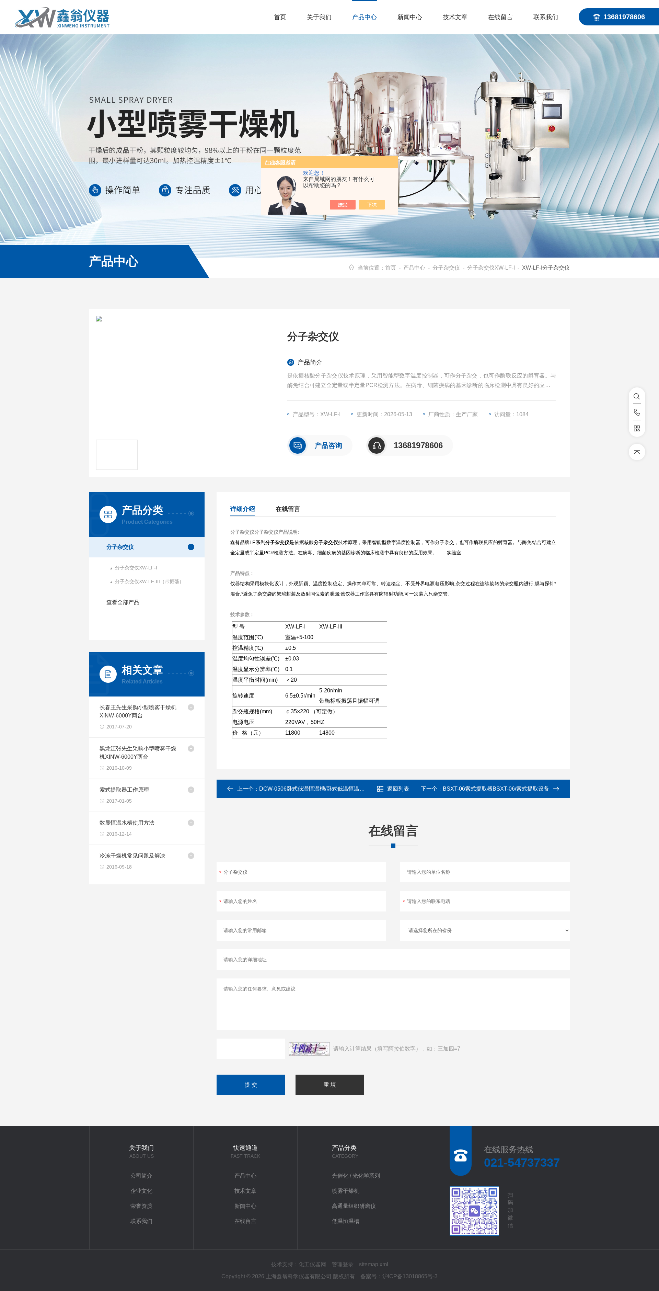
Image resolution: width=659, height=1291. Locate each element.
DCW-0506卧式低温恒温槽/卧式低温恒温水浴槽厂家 (323, 789)
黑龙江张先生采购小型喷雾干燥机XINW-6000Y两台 (138, 753)
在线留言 (500, 17)
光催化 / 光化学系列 (356, 1176)
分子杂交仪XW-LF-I (491, 268)
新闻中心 (409, 17)
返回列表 (398, 789)
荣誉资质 (141, 1206)
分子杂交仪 (446, 268)
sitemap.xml (373, 1264)
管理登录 (343, 1264)
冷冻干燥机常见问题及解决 (132, 856)
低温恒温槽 (345, 1221)
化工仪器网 (312, 1264)
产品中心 (364, 17)
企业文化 (141, 1191)
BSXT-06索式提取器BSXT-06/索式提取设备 (496, 789)
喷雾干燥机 (345, 1191)
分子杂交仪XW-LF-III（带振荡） (149, 581)
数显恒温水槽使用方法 (127, 823)
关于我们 (319, 17)
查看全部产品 (122, 602)
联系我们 (545, 17)
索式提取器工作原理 (124, 790)
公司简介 (141, 1176)
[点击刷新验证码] (309, 1049)
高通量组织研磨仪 (354, 1206)
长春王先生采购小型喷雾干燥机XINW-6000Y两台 (138, 711)
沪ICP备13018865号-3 (410, 1276)
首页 (280, 17)
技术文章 (455, 17)
